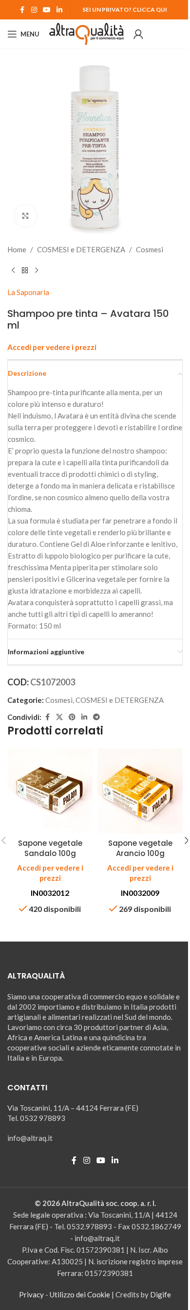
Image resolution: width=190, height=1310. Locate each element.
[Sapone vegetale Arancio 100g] (140, 791)
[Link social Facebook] (22, 10)
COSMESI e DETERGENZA (81, 249)
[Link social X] (59, 717)
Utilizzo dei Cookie (80, 1294)
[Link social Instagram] (34, 10)
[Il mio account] (138, 34)
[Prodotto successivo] (36, 271)
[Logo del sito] (86, 33)
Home (16, 249)
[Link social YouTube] (47, 10)
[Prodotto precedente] (13, 271)
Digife (160, 1294)
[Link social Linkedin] (59, 10)
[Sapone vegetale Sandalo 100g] (50, 791)
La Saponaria (28, 292)
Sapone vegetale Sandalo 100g (50, 848)
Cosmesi (149, 249)
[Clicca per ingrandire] (26, 216)
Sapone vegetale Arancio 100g (140, 848)
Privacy (31, 1294)
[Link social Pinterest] (72, 717)
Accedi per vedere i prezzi (51, 347)
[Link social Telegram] (96, 717)
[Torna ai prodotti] (25, 271)
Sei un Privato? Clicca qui (124, 9)
